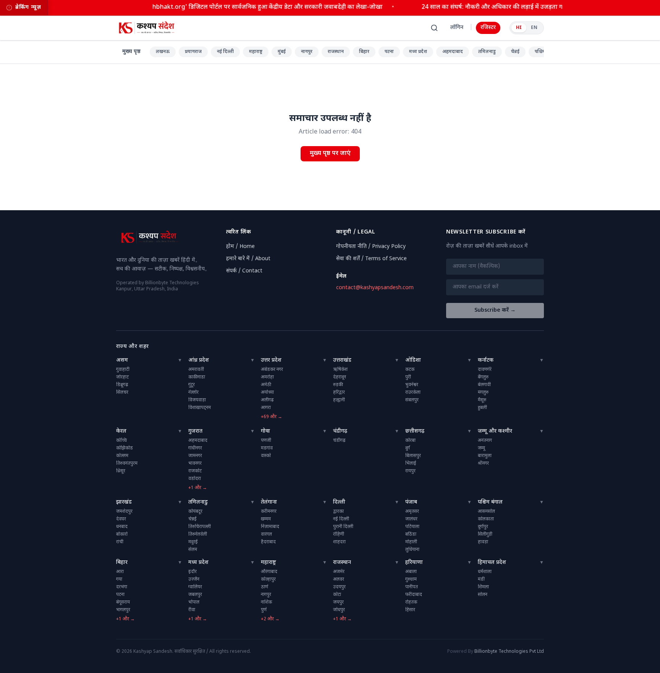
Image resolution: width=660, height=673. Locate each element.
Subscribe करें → (495, 310)
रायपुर (410, 471)
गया (119, 579)
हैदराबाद (268, 542)
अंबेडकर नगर (272, 370)
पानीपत (411, 587)
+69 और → (271, 417)
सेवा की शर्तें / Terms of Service (371, 258)
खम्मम (266, 519)
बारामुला (485, 456)
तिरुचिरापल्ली (199, 527)
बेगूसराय (123, 602)
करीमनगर (269, 512)
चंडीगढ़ (340, 431)
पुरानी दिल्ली (343, 527)
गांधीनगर (195, 448)
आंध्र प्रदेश (198, 360)
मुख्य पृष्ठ (131, 51)
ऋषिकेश (340, 370)
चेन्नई (515, 52)
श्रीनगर (483, 463)
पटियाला (412, 527)
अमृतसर (412, 512)
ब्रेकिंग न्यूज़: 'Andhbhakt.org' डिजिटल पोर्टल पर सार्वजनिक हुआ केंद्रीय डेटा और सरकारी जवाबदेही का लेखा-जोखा (243, 7)
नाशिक (266, 602)
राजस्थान (336, 52)
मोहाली (411, 542)
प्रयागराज (193, 52)
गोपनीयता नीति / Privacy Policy (371, 246)
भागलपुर (123, 610)
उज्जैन (193, 579)
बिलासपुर (413, 456)
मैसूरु (482, 400)
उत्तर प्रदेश (271, 360)
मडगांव (267, 448)
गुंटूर (191, 385)
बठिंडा (410, 534)
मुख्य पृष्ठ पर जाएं (330, 154)
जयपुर (338, 602)
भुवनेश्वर (411, 385)
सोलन (482, 595)
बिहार (364, 52)
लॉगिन (456, 27)
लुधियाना (412, 550)
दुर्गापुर (483, 527)
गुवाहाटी (122, 370)
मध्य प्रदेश (418, 52)
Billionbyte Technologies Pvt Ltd (509, 652)
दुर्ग (407, 448)
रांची (119, 542)
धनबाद (122, 527)
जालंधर (411, 519)
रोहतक (411, 602)
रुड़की (338, 385)
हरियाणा (414, 562)
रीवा (191, 610)
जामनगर (195, 456)
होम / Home (240, 246)
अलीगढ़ (267, 400)
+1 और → (197, 488)
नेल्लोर (193, 393)
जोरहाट (122, 377)
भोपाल (193, 602)
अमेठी (266, 385)
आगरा (266, 408)
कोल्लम (122, 456)
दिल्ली (339, 502)
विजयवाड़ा (197, 400)
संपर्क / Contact (244, 271)
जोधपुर (339, 610)
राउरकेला (413, 393)
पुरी (408, 377)
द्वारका (338, 512)
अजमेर (339, 572)
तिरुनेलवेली (197, 534)
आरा (120, 572)
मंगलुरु (483, 393)
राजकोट (195, 471)
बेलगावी (484, 385)
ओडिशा (413, 360)
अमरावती (196, 370)
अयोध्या (267, 393)
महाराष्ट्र (255, 52)
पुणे (264, 610)
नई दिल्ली (225, 52)
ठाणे (264, 587)
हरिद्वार (339, 393)
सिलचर (122, 393)
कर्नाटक (485, 360)
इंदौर (192, 572)
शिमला (483, 587)
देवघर (121, 519)
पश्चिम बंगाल (490, 502)
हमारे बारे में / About (248, 258)
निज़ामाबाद (270, 527)
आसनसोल (486, 512)
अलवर (338, 579)
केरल (121, 431)
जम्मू (481, 448)
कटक (409, 370)
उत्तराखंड (342, 360)
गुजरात (195, 431)
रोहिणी (338, 534)
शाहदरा (339, 542)
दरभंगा (121, 587)
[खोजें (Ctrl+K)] (434, 28)
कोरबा (410, 441)
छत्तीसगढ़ (414, 431)
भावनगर (195, 463)
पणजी (266, 441)
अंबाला (411, 572)
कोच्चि (121, 441)
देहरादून (339, 377)
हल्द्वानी (339, 400)
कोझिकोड (124, 448)
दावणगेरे (485, 370)
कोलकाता (486, 519)
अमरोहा (267, 377)
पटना (389, 52)
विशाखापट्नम (199, 408)
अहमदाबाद (452, 52)
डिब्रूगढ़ (122, 385)
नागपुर (306, 52)
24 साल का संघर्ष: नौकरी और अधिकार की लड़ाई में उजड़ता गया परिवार (500, 7)
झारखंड (124, 502)
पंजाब (411, 502)
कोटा (337, 595)
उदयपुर (339, 587)
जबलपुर (195, 595)
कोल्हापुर (268, 579)
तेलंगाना (269, 502)
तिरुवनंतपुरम (127, 463)
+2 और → (270, 619)
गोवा (265, 431)
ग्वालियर (195, 587)
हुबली (482, 408)
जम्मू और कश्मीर (495, 431)
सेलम (192, 550)
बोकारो (122, 534)
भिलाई (410, 463)
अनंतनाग (485, 441)
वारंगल (266, 534)
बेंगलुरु (483, 377)
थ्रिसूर (120, 471)
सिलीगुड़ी (485, 534)
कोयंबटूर (195, 512)
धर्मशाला (485, 572)
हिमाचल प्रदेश (492, 562)
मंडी (481, 579)
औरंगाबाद (269, 572)
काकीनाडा (196, 377)
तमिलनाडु (487, 52)
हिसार (410, 610)
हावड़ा (483, 542)
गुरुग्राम (411, 579)
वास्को (266, 456)
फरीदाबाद (413, 595)
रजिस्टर (488, 27)
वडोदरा (194, 479)
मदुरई (193, 542)
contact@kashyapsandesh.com (375, 287)
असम (122, 360)
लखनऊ (163, 52)
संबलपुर (412, 400)
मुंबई (282, 52)
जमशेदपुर (124, 512)
